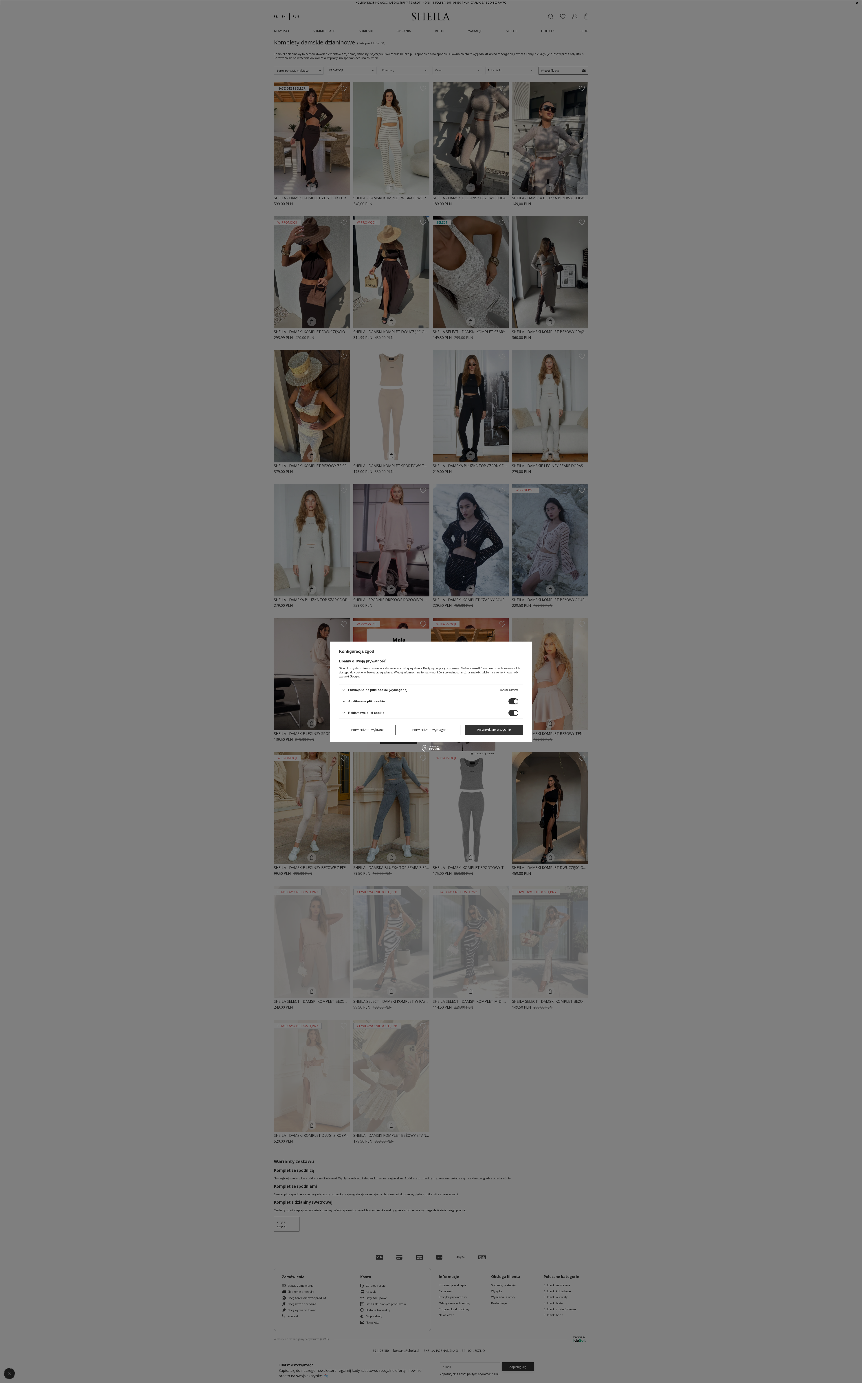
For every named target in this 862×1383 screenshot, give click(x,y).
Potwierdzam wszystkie (494, 730)
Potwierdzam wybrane (367, 730)
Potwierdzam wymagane (430, 730)
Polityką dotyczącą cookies (441, 668)
